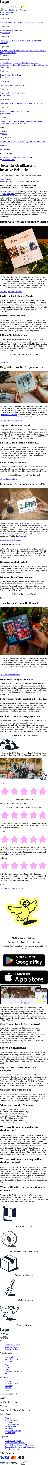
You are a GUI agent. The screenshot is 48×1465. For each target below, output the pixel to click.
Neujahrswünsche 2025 (8, 103)
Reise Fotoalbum (19, 123)
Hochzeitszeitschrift (33, 63)
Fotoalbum (6, 113)
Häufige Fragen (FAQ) (13, 1371)
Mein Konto (9, 1357)
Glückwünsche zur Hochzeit (29, 65)
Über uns (8, 1381)
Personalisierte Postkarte (9, 22)
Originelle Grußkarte (25, 103)
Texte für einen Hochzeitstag (10, 75)
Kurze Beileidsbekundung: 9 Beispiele (19, 1445)
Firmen (7, 1369)
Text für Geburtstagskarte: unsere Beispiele (16, 51)
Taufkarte (16, 142)
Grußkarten (6, 95)
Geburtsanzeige (10, 1426)
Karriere (8, 1388)
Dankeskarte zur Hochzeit (9, 65)
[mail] (7, 1334)
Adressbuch (9, 1361)
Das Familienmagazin (13, 1431)
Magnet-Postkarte (24, 22)
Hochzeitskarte (5, 63)
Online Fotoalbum (6, 121)
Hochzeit (5, 55)
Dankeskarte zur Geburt (18, 85)
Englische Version (11, 1347)
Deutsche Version (11, 1349)
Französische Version (12, 1345)
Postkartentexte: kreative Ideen (11, 30)
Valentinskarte (27, 157)
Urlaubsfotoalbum (6, 123)
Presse (7, 1374)
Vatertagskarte (16, 157)
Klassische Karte (11, 1420)
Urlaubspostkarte (37, 22)
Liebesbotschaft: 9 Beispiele (15, 1443)
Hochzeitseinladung (18, 63)
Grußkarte (23, 536)
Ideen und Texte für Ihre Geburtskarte (14, 93)
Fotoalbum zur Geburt (36, 121)
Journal (7, 1390)
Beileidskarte (5, 150)
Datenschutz (9, 1365)
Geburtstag (6, 33)
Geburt (4, 77)
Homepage (4, 182)
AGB (7, 1367)
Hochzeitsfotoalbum (20, 121)
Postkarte (5, 15)
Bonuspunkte (25, 10)
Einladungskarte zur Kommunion (32, 142)
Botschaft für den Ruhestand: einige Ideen (20, 1447)
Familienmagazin (8, 12)
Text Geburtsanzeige (12, 1449)
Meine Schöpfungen (12, 1359)
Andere (4, 134)
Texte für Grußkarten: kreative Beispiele (14, 111)
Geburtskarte (4, 85)
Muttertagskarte (5, 157)
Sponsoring (9, 1386)
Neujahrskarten (9, 194)
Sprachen (3, 1336)
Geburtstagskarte (6, 41)
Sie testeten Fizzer (8, 160)
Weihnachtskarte (39, 103)
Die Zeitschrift (5, 131)
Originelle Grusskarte (9, 415)
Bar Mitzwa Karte (6, 142)
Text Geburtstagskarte (13, 1441)
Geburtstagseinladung (20, 41)
